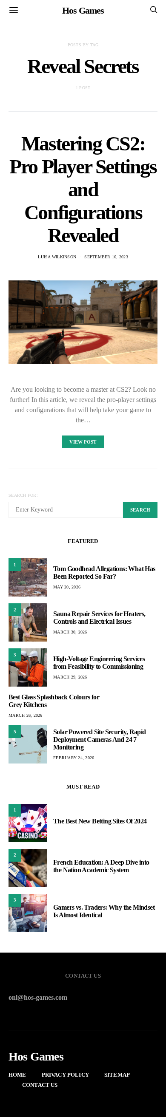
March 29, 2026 (70, 677)
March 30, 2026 (70, 632)
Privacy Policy (65, 1075)
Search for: (23, 495)
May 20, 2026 (66, 587)
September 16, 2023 (106, 257)
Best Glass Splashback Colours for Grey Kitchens (54, 700)
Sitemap (117, 1075)
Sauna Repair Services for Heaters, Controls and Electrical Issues (99, 617)
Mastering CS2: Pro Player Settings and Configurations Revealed (82, 189)
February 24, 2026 (73, 757)
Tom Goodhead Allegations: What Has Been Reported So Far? (104, 572)
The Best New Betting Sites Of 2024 (100, 821)
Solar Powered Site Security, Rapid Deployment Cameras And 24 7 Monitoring (99, 739)
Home (17, 1075)
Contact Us (40, 1085)
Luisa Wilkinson (57, 257)
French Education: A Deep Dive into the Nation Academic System (101, 866)
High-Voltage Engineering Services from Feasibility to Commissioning (99, 662)
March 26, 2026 (26, 715)
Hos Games (83, 10)
